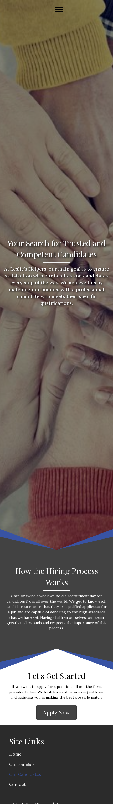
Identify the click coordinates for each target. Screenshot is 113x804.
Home (15, 754)
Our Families (21, 764)
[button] (56, 712)
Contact (17, 784)
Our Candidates (25, 774)
